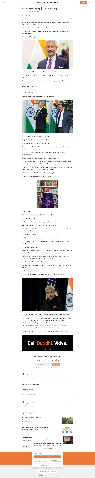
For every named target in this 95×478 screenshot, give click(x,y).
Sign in (90, 2)
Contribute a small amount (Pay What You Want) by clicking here (47, 326)
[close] (61, 437)
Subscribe (83, 2)
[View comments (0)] (36, 423)
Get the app (54, 471)
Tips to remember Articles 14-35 (30, 429)
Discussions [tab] (32, 413)
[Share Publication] (78, 2)
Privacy (47, 468)
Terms (51, 468)
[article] (47, 420)
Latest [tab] (27, 413)
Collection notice (57, 468)
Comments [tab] (25, 389)
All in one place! (26, 419)
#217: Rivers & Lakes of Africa (31, 418)
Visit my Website (63, 331)
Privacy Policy (58, 461)
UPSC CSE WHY (29, 14)
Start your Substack (44, 471)
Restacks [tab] (31, 389)
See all (25, 446)
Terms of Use (54, 460)
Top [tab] (24, 413)
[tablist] (28, 389)
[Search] (74, 2)
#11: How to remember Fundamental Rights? (36, 427)
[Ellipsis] (72, 402)
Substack (41, 475)
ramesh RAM (28, 402)
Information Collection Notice (47, 461)
